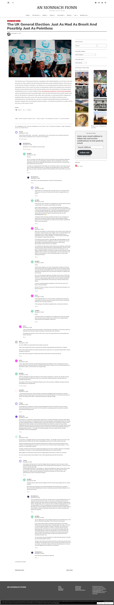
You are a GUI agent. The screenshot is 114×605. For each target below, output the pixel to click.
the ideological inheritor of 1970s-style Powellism (56, 91)
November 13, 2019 (39, 188)
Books (44, 15)
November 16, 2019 (35, 497)
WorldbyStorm (26, 143)
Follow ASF (84, 152)
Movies (69, 15)
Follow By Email (91, 133)
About (59, 586)
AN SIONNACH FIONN (57, 7)
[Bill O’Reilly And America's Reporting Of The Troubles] (100, 77)
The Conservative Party (52, 118)
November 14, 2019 (23, 437)
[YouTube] (102, 3)
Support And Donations (80, 590)
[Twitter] (98, 3)
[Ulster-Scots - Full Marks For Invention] (99, 126)
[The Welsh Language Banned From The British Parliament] (100, 118)
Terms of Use (78, 586)
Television (60, 15)
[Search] (13, 3)
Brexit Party (32, 118)
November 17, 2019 (39, 229)
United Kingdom (64, 118)
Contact (60, 587)
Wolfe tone (22, 416)
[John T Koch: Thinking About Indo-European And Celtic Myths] (81, 106)
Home (27, 15)
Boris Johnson (23, 118)
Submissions (60, 589)
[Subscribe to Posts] (76, 166)
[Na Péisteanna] (81, 120)
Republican (83, 15)
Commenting (78, 589)
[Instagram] (105, 3)
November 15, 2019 (27, 462)
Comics (52, 15)
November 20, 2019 (39, 553)
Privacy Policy (78, 587)
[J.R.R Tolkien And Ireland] (81, 71)
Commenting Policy (96, 591)
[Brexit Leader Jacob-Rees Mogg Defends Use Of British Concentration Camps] (81, 78)
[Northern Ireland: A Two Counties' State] (100, 104)
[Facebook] (95, 3)
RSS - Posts (80, 166)
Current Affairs (11, 21)
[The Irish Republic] (81, 92)
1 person (25, 139)
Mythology (35, 15)
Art (75, 15)
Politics (18, 21)
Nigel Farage (40, 118)
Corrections (60, 590)
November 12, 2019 (23, 133)
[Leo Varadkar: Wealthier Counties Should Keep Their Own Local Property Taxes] (100, 90)
